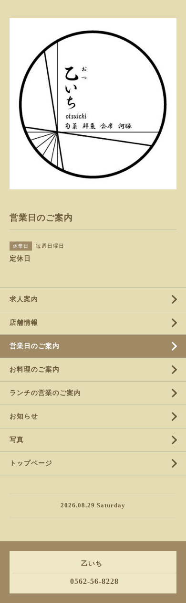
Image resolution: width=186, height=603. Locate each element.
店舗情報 (24, 322)
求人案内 (24, 299)
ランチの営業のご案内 (45, 392)
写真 (17, 439)
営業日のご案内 (35, 346)
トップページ (31, 463)
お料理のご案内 (35, 369)
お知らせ (24, 416)
